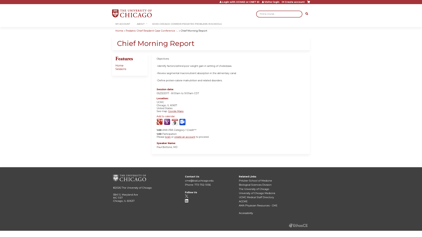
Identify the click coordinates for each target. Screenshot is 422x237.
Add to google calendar (160, 122)
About (141, 24)
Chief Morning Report (194, 30)
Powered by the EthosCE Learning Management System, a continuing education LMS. (298, 225)
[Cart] (308, 3)
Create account (295, 2)
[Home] (132, 13)
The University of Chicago (136, 187)
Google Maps (175, 111)
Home (119, 30)
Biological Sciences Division (255, 184)
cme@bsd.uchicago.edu (199, 180)
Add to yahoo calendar (167, 122)
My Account (122, 24)
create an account (184, 136)
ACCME (243, 201)
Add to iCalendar (174, 122)
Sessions (120, 69)
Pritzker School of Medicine (255, 180)
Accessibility (246, 213)
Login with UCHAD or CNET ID (240, 2)
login (168, 136)
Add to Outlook (182, 122)
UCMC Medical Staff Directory (256, 197)
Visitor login (271, 2)
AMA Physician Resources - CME (258, 205)
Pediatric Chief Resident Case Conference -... (152, 30)
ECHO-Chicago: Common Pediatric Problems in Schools (187, 24)
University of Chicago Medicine (257, 193)
